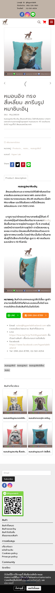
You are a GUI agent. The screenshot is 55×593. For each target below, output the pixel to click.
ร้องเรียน (6, 567)
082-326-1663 (32, 5)
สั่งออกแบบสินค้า (10, 535)
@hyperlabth (31, 2)
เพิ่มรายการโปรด (13, 142)
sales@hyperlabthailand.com (31, 325)
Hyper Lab (16, 154)
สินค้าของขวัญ (9, 529)
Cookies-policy (9, 553)
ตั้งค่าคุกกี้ (19, 588)
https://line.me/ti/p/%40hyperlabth (28, 335)
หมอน (26, 148)
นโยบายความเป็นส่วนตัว (31, 580)
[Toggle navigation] (51, 22)
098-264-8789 (36, 315)
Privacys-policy (9, 556)
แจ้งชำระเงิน (7, 550)
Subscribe (8, 479)
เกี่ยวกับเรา (7, 546)
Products (17, 148)
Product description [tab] (15, 178)
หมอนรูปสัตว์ (36, 148)
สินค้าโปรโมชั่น (8, 532)
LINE (13, 315)
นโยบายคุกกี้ (8, 583)
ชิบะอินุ (47, 220)
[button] (38, 22)
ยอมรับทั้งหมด (33, 588)
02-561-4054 (31, 8)
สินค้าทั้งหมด (8, 525)
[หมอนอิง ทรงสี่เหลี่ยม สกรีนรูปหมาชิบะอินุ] (27, 52)
